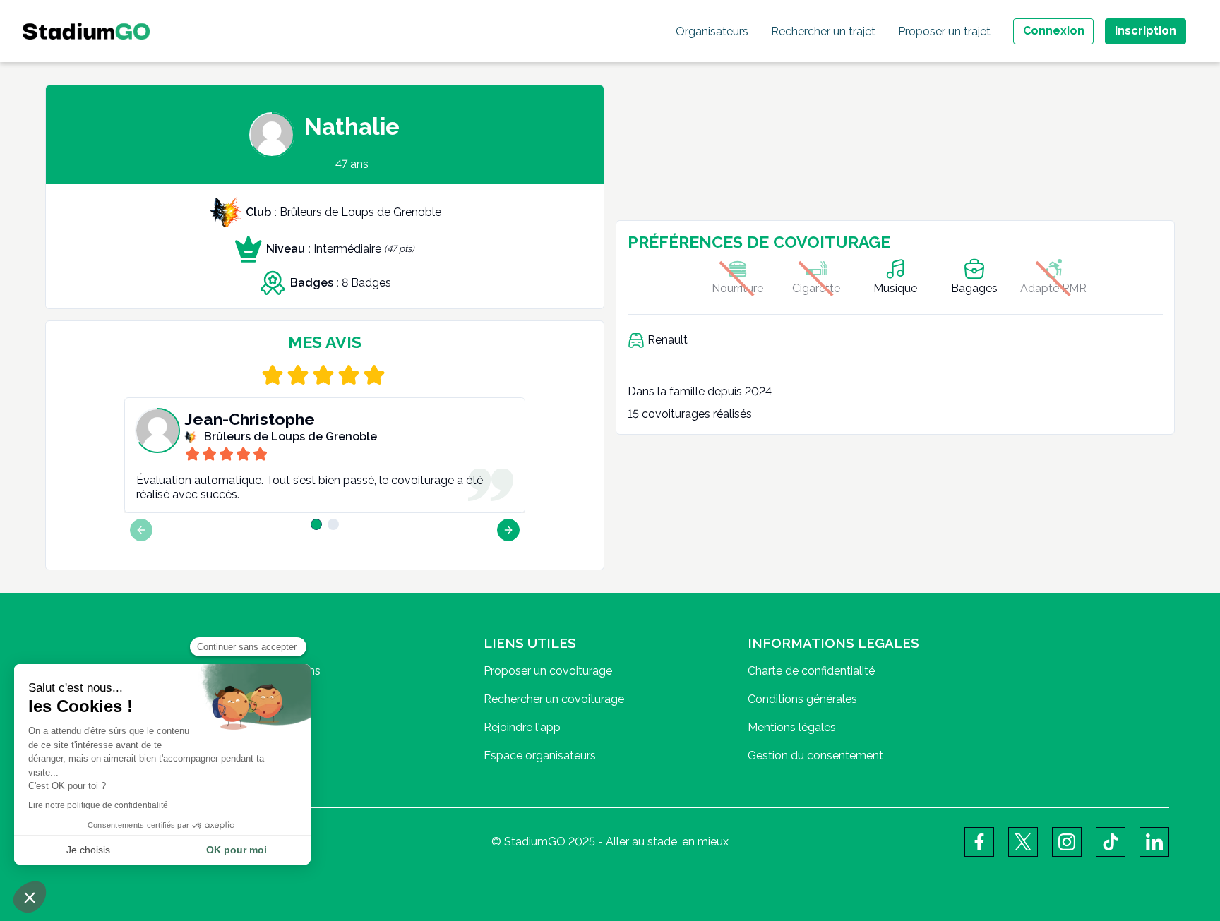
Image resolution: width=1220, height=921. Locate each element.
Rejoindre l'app (522, 727)
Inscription (1145, 30)
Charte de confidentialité (811, 671)
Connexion (1053, 30)
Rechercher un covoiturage (554, 699)
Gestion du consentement (815, 755)
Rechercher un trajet (823, 31)
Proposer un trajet (944, 31)
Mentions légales (792, 727)
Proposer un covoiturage (548, 671)
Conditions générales (802, 699)
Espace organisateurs (540, 755)
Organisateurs (712, 31)
